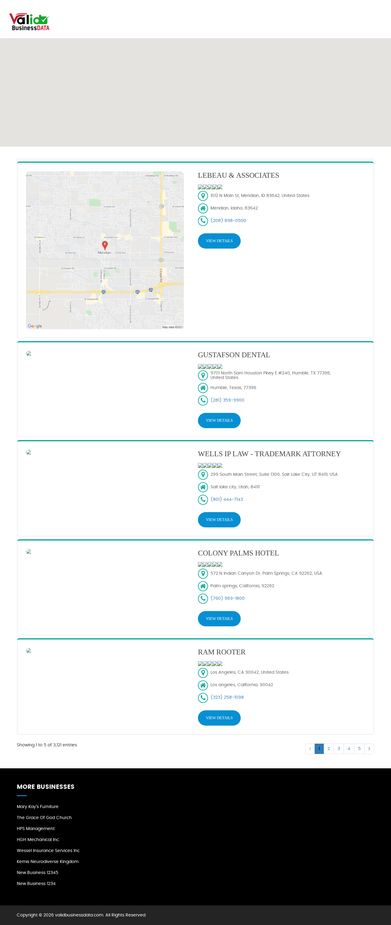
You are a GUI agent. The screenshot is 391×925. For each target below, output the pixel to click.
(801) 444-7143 (226, 499)
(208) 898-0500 (228, 221)
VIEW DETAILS (219, 241)
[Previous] (310, 749)
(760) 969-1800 (227, 598)
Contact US (363, 12)
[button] (195, 89)
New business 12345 (37, 873)
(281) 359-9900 (227, 400)
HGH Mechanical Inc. (38, 840)
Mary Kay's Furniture (38, 807)
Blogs (332, 12)
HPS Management (36, 829)
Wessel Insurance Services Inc (48, 851)
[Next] (369, 749)
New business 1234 (36, 884)
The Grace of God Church (44, 818)
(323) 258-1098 (227, 697)
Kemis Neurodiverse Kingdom (48, 862)
